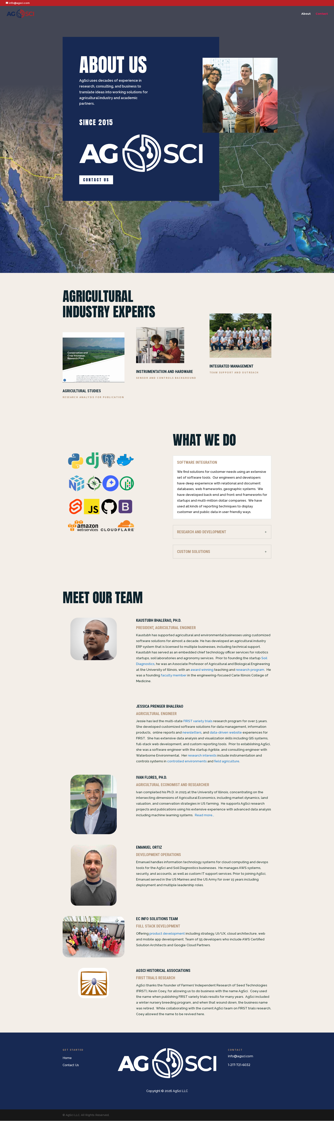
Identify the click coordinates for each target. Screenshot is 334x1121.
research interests (202, 755)
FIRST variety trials (197, 721)
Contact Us (96, 180)
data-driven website (226, 732)
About (306, 13)
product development (167, 933)
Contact (322, 13)
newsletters (191, 732)
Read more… (204, 815)
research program (250, 670)
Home (67, 1058)
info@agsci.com (240, 1056)
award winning (202, 670)
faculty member (174, 675)
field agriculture (226, 761)
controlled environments (187, 761)
